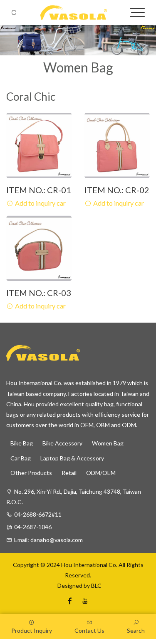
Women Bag (108, 443)
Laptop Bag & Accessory (72, 458)
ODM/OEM (101, 472)
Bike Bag (21, 443)
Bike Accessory (62, 443)
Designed (68, 585)
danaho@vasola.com (56, 539)
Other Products (31, 472)
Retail (69, 472)
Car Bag (20, 458)
